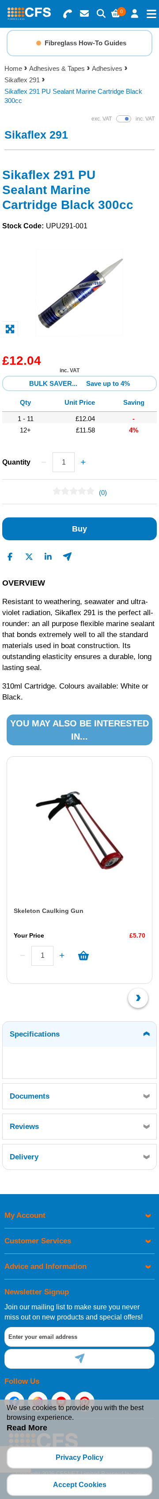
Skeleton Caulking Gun (48, 910)
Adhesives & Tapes (57, 68)
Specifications (35, 1034)
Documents (29, 1096)
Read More (27, 1427)
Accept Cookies (79, 1484)
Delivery (24, 1157)
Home (13, 68)
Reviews (24, 1126)
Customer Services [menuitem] (37, 1241)
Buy (79, 528)
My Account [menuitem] (24, 1215)
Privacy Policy (79, 1457)
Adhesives (107, 68)
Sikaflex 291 (22, 80)
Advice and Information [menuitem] (45, 1266)
